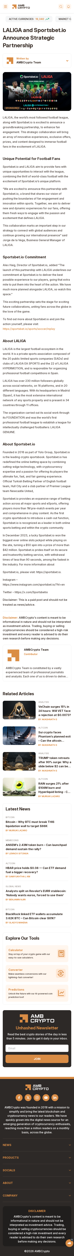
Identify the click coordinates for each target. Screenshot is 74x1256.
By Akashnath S (47, 719)
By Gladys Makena (17, 922)
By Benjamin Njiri (16, 899)
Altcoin (43, 727)
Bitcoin (10, 817)
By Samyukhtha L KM (18, 876)
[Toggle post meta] (67, 60)
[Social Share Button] (69, 1243)
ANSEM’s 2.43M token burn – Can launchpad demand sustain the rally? (36, 847)
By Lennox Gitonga (17, 853)
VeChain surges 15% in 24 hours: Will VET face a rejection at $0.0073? (54, 711)
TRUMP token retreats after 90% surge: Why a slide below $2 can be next (54, 762)
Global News (13, 886)
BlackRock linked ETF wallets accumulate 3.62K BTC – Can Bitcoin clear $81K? (34, 916)
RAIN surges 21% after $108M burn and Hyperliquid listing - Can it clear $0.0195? (54, 788)
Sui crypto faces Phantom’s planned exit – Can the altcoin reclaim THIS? (54, 737)
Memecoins (12, 840)
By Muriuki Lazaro (49, 796)
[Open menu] (5, 6)
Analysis (43, 702)
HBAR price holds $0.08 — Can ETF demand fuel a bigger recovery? (36, 870)
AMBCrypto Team (28, 62)
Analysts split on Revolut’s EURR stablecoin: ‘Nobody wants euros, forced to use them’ (36, 893)
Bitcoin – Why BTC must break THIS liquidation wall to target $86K (30, 824)
